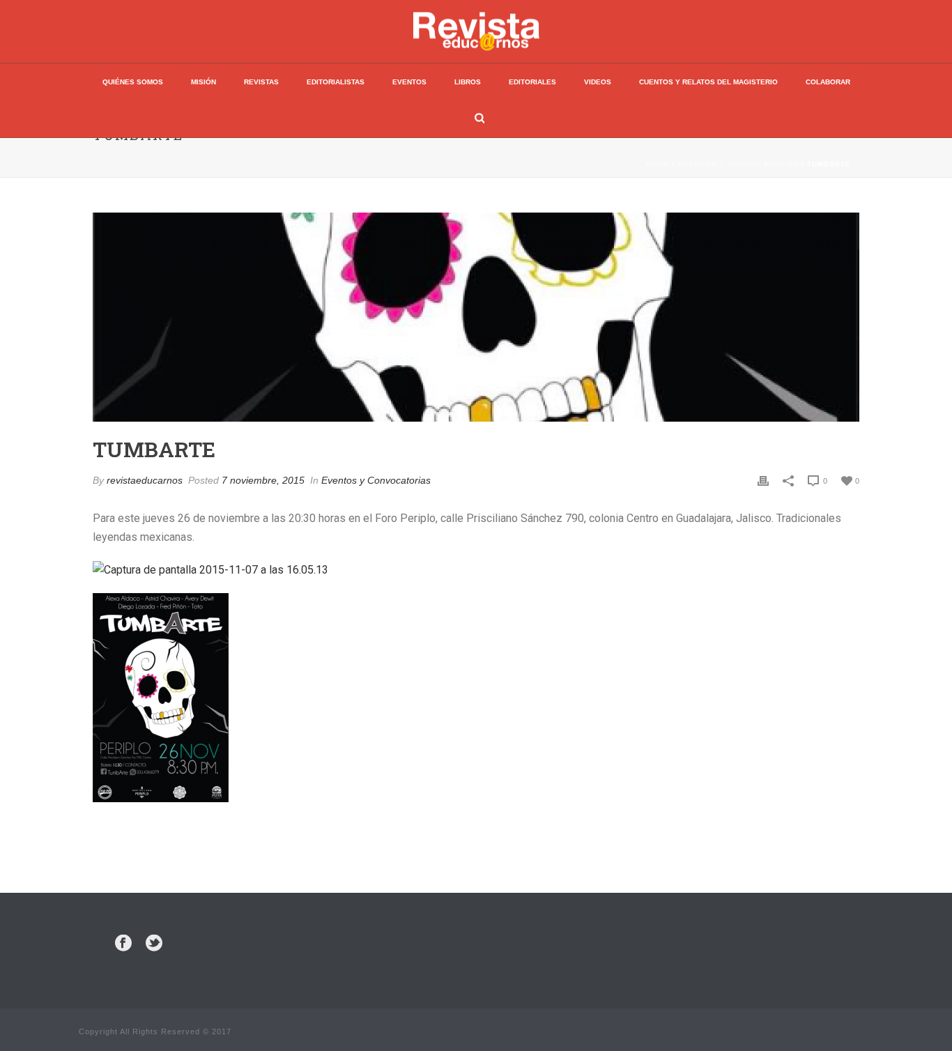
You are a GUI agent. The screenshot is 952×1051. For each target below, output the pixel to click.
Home (658, 164)
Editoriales (532, 82)
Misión (203, 82)
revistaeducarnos (145, 480)
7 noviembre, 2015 (263, 480)
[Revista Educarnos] (476, 31)
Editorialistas (335, 82)
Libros (467, 82)
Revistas (261, 82)
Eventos (409, 82)
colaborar (828, 82)
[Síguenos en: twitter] (154, 944)
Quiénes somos (132, 82)
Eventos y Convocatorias (738, 164)
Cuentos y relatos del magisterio (708, 82)
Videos (597, 82)
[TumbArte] (476, 317)
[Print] (763, 481)
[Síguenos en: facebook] (123, 944)
